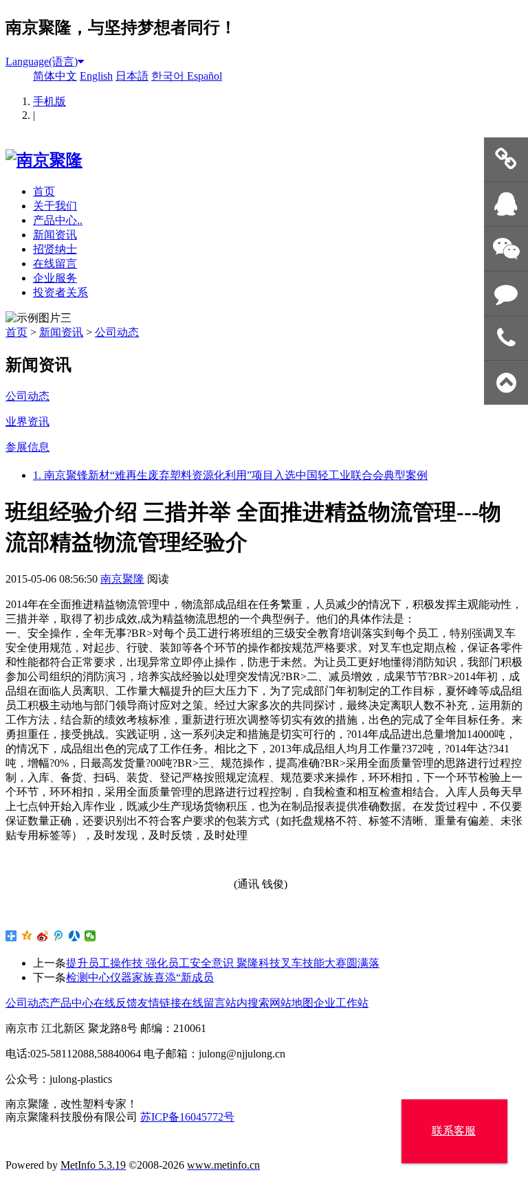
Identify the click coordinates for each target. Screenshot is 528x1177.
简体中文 (55, 76)
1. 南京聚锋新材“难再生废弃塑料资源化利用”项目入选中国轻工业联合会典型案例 (230, 475)
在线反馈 (116, 1003)
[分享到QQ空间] (27, 935)
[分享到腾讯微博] (59, 935)
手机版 (49, 101)
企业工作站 (341, 1003)
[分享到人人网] (74, 935)
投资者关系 (60, 292)
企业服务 (55, 278)
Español (204, 76)
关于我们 (55, 206)
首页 (44, 191)
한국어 (169, 76)
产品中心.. (57, 220)
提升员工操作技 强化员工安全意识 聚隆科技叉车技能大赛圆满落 (223, 963)
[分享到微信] (90, 935)
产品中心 (72, 1003)
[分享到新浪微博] (43, 935)
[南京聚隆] (44, 160)
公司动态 (117, 332)
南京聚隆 (122, 579)
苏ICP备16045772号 (187, 1117)
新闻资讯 (55, 234)
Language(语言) (42, 61)
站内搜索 (248, 1003)
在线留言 (55, 263)
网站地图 (292, 1003)
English (96, 76)
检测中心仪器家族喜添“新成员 (140, 977)
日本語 (132, 76)
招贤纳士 (55, 249)
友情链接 (160, 1003)
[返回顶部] (506, 383)
